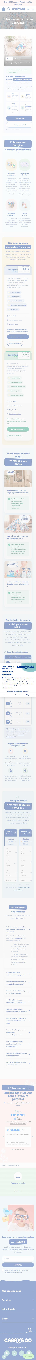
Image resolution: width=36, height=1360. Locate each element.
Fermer (6, 695)
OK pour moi (30, 695)
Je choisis (18, 695)
